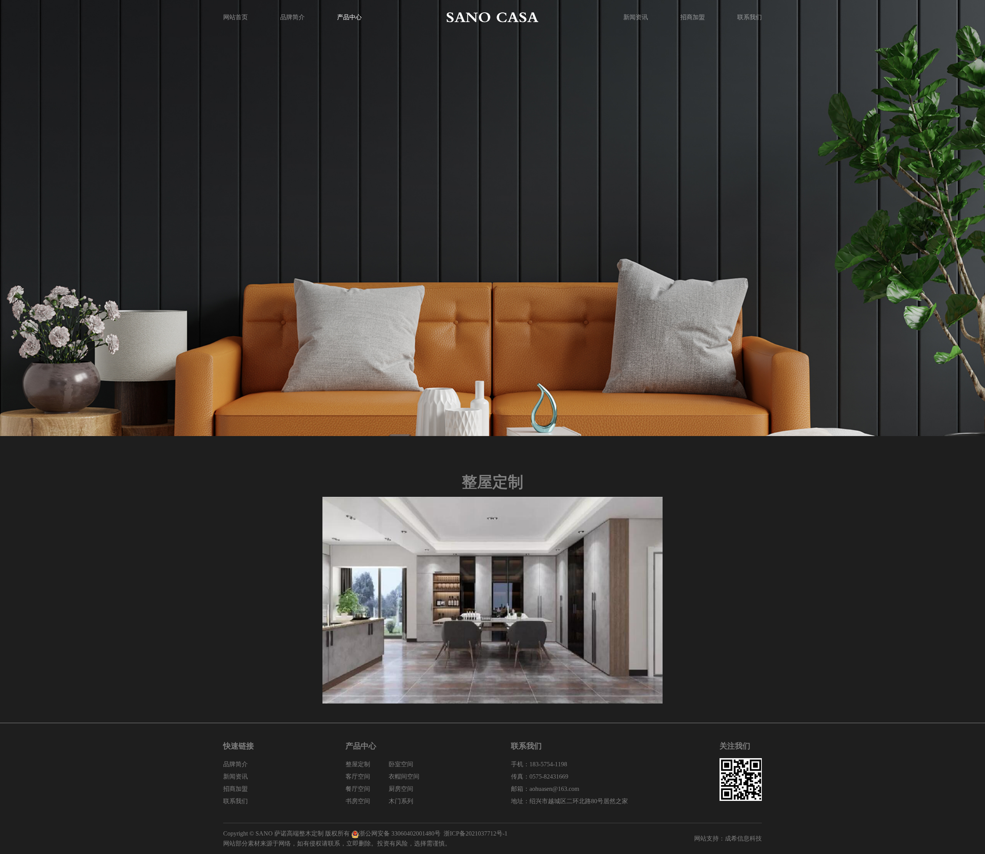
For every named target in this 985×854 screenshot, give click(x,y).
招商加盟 (692, 17)
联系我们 (749, 17)
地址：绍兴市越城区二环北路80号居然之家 (569, 801)
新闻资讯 (635, 17)
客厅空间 (358, 776)
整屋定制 (358, 764)
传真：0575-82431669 (539, 776)
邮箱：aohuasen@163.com (545, 788)
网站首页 (235, 17)
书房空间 (358, 801)
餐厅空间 (358, 788)
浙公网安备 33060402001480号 (400, 833)
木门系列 (401, 801)
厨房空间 (401, 788)
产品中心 (349, 17)
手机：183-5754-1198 (539, 764)
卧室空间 (401, 764)
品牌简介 (292, 17)
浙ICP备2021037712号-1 (476, 833)
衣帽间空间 (404, 776)
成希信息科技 (743, 838)
